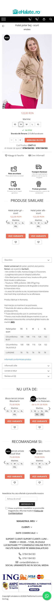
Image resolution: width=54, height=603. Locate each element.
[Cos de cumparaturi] (44, 19)
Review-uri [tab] (10, 376)
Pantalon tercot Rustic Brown (39, 452)
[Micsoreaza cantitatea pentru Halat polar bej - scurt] (12, 140)
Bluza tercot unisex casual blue (14, 452)
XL (38, 124)
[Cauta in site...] (51, 19)
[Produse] (3, 20)
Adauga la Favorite (15, 155)
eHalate (27, 29)
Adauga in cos (35, 140)
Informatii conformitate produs (17, 359)
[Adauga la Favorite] (15, 242)
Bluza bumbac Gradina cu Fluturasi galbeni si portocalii (39, 399)
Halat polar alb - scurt (38, 211)
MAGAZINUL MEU (26, 521)
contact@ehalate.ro (28, 562)
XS (15, 124)
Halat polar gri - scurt (15, 211)
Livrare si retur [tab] (10, 370)
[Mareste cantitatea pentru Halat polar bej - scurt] (20, 140)
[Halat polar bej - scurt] (27, 71)
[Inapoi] (2, 26)
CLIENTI (26, 527)
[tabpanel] (27, 71)
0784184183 (28, 554)
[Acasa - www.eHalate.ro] (27, 11)
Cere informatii (37, 155)
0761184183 (28, 558)
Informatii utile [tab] (10, 365)
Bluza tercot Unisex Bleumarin (14, 399)
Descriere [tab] (8, 260)
